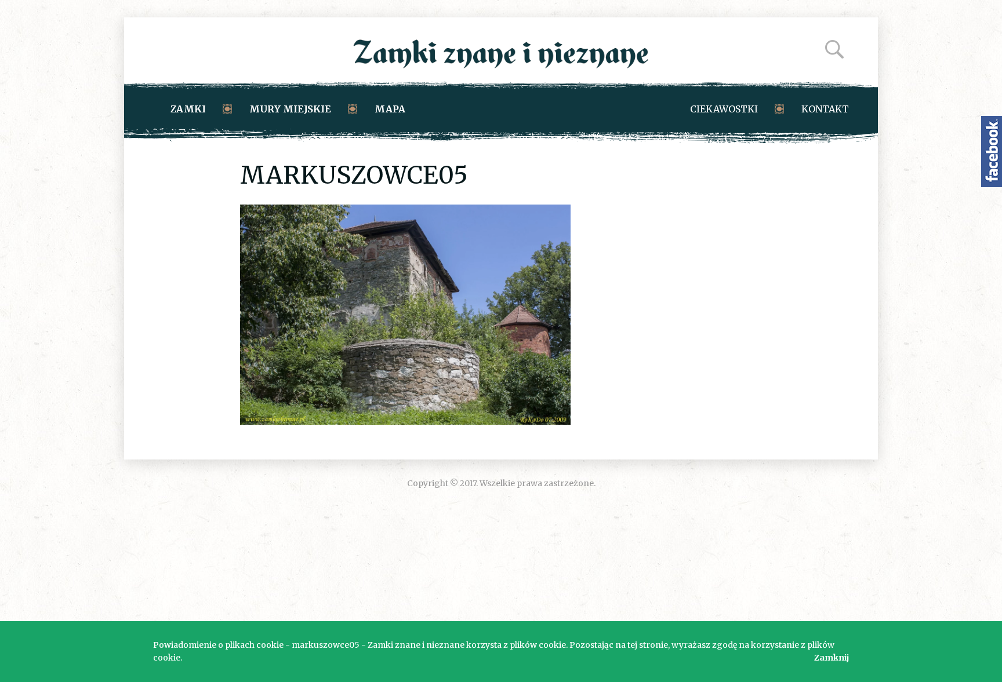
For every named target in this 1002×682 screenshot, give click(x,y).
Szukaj (834, 49)
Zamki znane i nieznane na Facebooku (991, 151)
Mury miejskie (290, 109)
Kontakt (825, 109)
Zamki (188, 109)
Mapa (390, 109)
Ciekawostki (724, 109)
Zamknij (831, 657)
